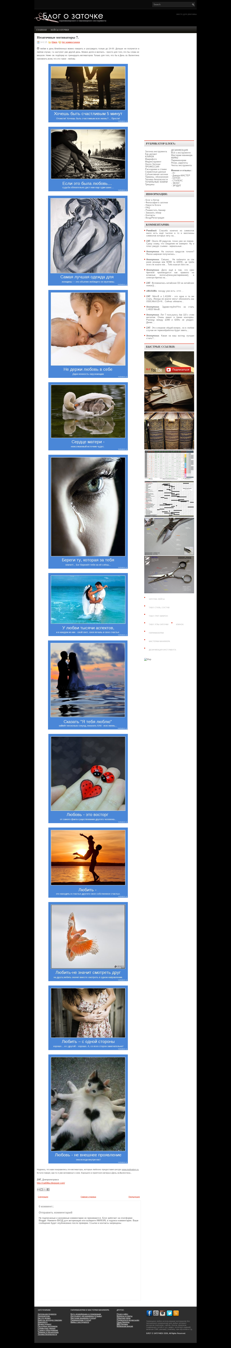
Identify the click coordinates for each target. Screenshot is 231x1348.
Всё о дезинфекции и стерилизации (86, 1314)
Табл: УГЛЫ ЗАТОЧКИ (158, 624)
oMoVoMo (151, 291)
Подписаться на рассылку (128, 1320)
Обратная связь (124, 1318)
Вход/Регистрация (155, 217)
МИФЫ (174, 157)
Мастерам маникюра (181, 155)
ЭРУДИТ (176, 185)
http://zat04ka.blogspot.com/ (51, 1183)
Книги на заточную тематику (50, 1320)
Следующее (43, 1197)
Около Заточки (152, 164)
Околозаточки (44, 1316)
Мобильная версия (125, 1326)
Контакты (150, 215)
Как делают (151, 154)
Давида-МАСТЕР (181, 175)
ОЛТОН (176, 178)
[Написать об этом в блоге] (41, 1189)
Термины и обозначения (48, 1332)
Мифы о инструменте (80, 1322)
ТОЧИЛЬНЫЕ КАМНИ (156, 182)
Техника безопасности (156, 179)
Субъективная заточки (156, 174)
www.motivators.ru (130, 1169)
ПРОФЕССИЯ (152, 166)
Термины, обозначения (156, 177)
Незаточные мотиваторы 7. (58, 37)
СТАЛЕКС (177, 180)
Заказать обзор (153, 212)
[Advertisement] (169, 87)
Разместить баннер (155, 210)
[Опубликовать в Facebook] (48, 1189)
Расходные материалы (47, 1326)
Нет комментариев (71, 42)
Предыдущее (134, 1197)
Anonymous (152, 251)
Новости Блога (153, 205)
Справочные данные (155, 172)
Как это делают (44, 1318)
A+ (173, 173)
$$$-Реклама (122, 1324)
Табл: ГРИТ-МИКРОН (158, 616)
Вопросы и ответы (124, 1316)
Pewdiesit (151, 230)
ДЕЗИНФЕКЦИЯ (179, 150)
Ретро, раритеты (179, 163)
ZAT (148, 241)
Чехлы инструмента (181, 165)
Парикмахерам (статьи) (81, 1320)
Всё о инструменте (181, 152)
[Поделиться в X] (45, 1189)
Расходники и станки (156, 169)
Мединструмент (153, 161)
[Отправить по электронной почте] (38, 1189)
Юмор (54, 42)
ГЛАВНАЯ (41, 29)
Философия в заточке (157, 202)
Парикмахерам (178, 160)
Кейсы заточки (60, 29)
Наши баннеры (123, 1322)
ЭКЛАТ (176, 183)
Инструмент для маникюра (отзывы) (86, 1316)
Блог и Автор (152, 200)
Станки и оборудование (48, 1330)
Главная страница (88, 1197)
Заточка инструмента (156, 151)
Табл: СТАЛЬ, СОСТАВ (159, 607)
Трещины (149, 184)
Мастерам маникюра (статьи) (83, 1318)
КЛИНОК (149, 156)
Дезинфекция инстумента (162, 650)
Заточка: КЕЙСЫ (157, 599)
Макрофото (151, 159)
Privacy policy (122, 1314)
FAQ (148, 207)
